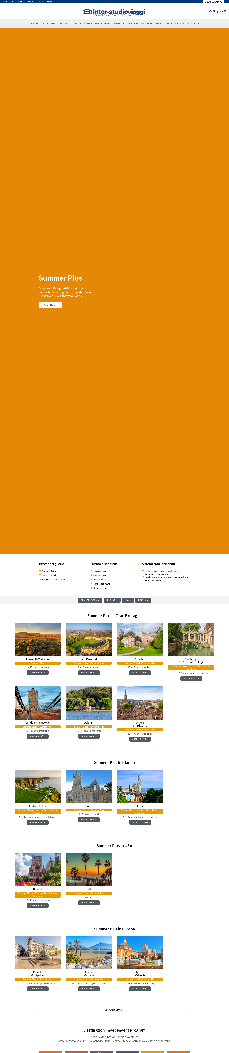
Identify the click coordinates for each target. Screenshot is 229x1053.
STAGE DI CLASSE (134, 23)
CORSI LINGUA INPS (113, 23)
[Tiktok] (218, 11)
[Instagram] (214, 11)
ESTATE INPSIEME (91, 23)
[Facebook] (210, 11)
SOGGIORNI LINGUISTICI (185, 23)
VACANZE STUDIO (37, 23)
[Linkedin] (225, 11)
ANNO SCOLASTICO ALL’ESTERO (64, 23)
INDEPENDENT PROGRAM (158, 23)
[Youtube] (221, 11)
